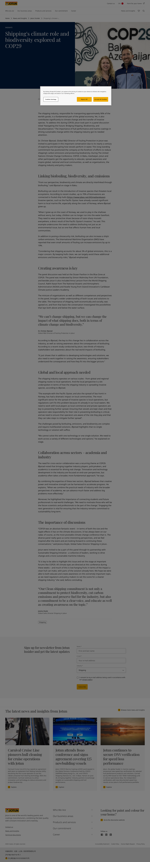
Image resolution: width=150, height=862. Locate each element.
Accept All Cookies (101, 99)
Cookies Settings (50, 99)
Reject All (84, 99)
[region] (75, 96)
